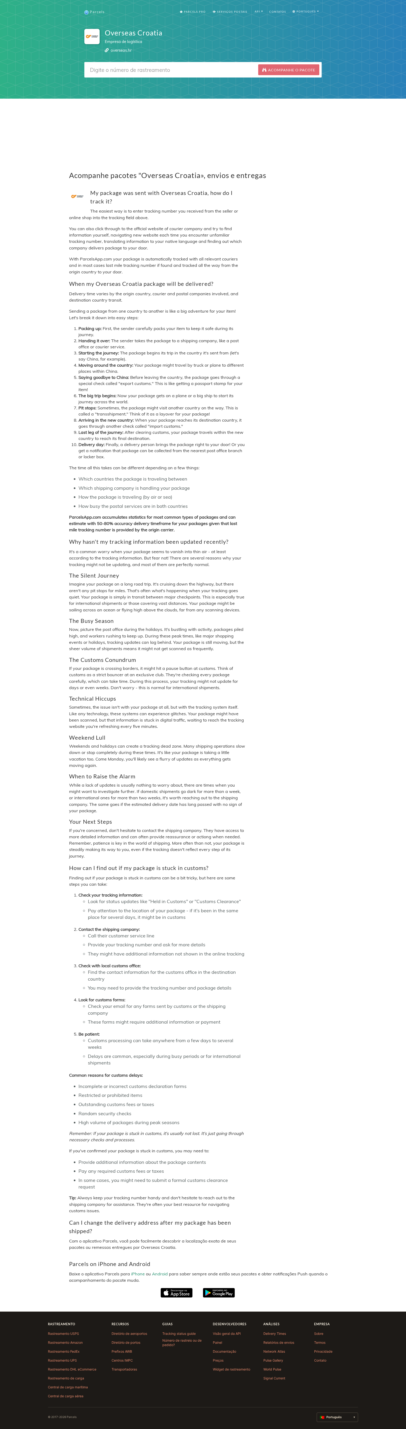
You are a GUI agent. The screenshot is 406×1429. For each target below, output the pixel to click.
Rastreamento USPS (63, 1334)
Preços (218, 1360)
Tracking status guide (179, 1334)
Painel (217, 1342)
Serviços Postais (231, 11)
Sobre (318, 1334)
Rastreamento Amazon (65, 1342)
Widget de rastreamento (231, 1369)
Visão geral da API (227, 1334)
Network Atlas (274, 1351)
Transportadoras (124, 1369)
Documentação (224, 1351)
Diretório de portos (126, 1342)
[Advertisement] (203, 131)
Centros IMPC (122, 1360)
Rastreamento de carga (66, 1378)
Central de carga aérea (65, 1396)
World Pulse (272, 1369)
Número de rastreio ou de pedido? (182, 1342)
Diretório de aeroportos (129, 1334)
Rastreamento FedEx (64, 1351)
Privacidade (323, 1351)
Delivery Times (274, 1334)
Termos (319, 1342)
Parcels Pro (194, 11)
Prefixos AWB (122, 1351)
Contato (320, 1360)
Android (160, 1273)
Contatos (277, 11)
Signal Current (274, 1378)
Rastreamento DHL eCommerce (72, 1369)
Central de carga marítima (68, 1387)
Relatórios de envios (278, 1342)
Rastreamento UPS (62, 1360)
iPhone (138, 1273)
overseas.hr (121, 50)
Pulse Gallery (273, 1360)
